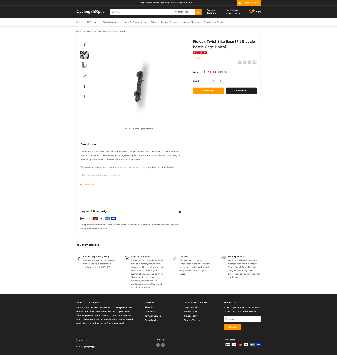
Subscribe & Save (250, 3)
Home (79, 22)
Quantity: (197, 81)
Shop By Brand (110, 22)
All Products (92, 22)
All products (89, 31)
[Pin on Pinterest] (245, 62)
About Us (149, 307)
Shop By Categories (133, 22)
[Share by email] (255, 62)
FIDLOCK (197, 58)
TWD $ (80, 340)
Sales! (154, 22)
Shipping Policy (191, 307)
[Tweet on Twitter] (250, 62)
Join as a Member (190, 22)
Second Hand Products (214, 22)
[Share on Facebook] (240, 62)
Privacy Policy (191, 316)
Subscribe (232, 327)
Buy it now (241, 90)
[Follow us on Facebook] (158, 345)
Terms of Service (153, 316)
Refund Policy (190, 311)
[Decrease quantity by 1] (206, 81)
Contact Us (150, 311)
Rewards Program (169, 22)
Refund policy (151, 320)
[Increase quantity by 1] (220, 81)
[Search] (198, 12)
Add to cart (208, 90)
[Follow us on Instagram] (163, 345)
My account (232, 13)
